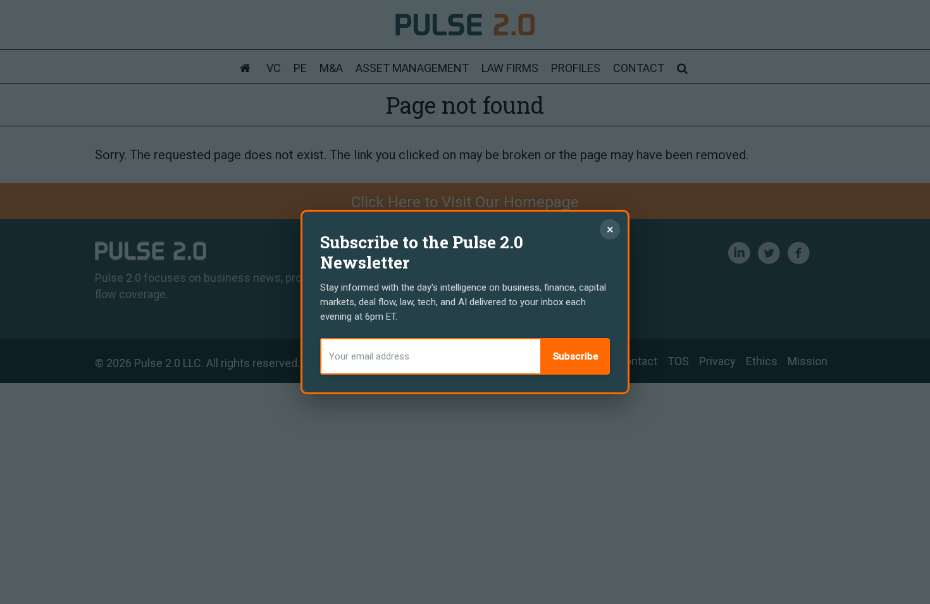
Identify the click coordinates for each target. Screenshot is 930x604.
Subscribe (575, 356)
